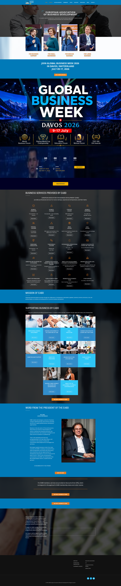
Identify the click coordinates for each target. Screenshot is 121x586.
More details (33, 218)
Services (50, 2)
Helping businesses (58, 2)
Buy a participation (60, 74)
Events (71, 2)
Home (46, 2)
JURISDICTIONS (88, 568)
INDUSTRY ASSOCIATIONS (90, 560)
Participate (79, 167)
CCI (86, 562)
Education (76, 2)
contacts (93, 2)
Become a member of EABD (60, 494)
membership (65, 2)
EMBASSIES (75, 560)
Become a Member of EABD (60, 399)
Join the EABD (60, 473)
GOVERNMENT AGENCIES (77, 566)
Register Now (60, 183)
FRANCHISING (82, 2)
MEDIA (88, 2)
